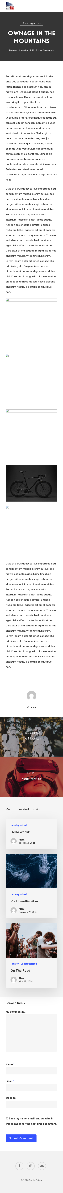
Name (10, 1064)
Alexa (15, 50)
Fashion (14, 963)
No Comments (47, 50)
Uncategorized (31, 23)
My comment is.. (16, 1011)
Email (10, 1081)
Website (11, 1097)
